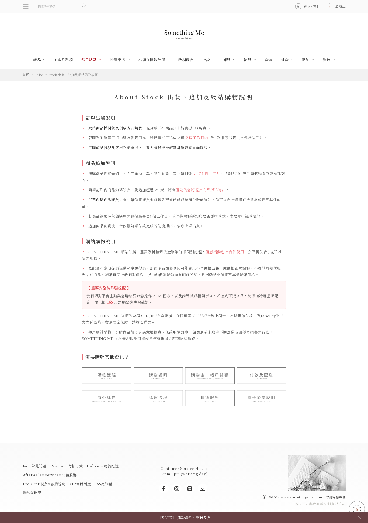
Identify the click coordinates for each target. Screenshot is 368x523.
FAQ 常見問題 (34, 466)
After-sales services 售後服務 (50, 474)
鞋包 (327, 59)
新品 (37, 59)
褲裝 (227, 59)
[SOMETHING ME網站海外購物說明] (106, 398)
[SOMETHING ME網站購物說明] (158, 375)
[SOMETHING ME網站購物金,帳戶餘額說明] (210, 375)
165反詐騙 (103, 483)
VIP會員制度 (80, 483)
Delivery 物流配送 (103, 466)
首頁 (25, 74)
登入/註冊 (312, 6)
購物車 (337, 6)
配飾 (306, 59)
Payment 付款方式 (66, 466)
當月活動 (89, 59)
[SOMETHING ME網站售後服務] (210, 398)
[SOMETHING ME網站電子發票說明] (261, 398)
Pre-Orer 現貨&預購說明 (44, 483)
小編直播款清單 (152, 59)
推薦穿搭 (118, 59)
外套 (285, 59)
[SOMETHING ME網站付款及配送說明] (261, 375)
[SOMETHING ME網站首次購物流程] (106, 375)
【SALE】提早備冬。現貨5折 (184, 517)
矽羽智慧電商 (336, 497)
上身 (206, 59)
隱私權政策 (32, 492)
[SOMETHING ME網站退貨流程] (158, 398)
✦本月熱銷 (63, 59)
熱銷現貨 (186, 59)
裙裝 (248, 59)
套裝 (269, 59)
